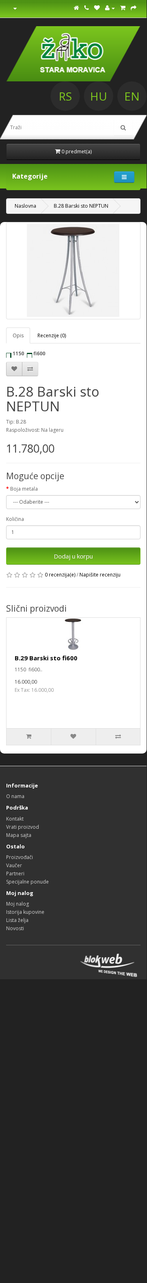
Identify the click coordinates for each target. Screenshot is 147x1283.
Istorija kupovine (25, 911)
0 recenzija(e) (60, 574)
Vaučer (14, 865)
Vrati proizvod (22, 826)
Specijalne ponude (27, 881)
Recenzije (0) (51, 335)
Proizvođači (19, 857)
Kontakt (15, 818)
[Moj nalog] (110, 7)
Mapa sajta (18, 835)
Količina (15, 519)
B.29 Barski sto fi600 (46, 658)
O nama (15, 796)
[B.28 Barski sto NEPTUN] (73, 270)
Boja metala (24, 488)
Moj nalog (17, 903)
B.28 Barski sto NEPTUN (81, 205)
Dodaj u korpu (73, 556)
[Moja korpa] (122, 7)
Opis (18, 335)
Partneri (15, 873)
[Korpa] (133, 7)
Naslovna (25, 205)
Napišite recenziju (100, 574)
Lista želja (17, 920)
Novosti (15, 928)
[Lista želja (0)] (97, 7)
